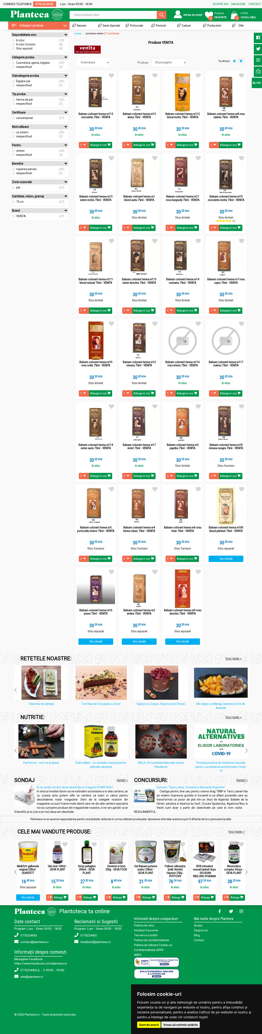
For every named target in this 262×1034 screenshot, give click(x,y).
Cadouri (186, 25)
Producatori (214, 25)
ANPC (138, 955)
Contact (199, 940)
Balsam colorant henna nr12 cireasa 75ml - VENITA (139, 363)
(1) (233, 221)
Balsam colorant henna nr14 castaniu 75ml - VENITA (182, 281)
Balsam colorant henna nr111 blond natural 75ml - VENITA (96, 281)
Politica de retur (144, 925)
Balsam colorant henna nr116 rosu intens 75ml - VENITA (182, 363)
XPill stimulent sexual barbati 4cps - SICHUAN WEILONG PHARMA (204, 871)
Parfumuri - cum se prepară (41, 762)
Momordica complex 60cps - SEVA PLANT (234, 870)
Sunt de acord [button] (149, 1024)
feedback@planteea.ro (95, 942)
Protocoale (136, 25)
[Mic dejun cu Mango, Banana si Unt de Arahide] (222, 683)
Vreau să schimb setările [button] (180, 1024)
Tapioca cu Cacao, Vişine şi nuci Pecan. (161, 703)
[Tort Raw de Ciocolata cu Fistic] (102, 683)
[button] (15, 688)
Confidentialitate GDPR (149, 950)
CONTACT (255, 4)
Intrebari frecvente (146, 930)
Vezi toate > (236, 832)
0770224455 (28, 935)
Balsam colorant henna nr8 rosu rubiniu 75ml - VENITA (226, 115)
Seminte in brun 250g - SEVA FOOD (116, 868)
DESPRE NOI (220, 4)
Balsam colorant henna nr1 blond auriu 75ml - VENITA (139, 198)
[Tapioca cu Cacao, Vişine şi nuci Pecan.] (162, 683)
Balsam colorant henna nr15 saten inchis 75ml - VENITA (95, 198)
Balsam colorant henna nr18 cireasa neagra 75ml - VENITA (226, 446)
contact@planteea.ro (34, 942)
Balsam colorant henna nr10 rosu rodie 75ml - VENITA (95, 363)
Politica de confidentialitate (151, 940)
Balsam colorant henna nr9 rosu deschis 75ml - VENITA (182, 612)
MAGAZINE (238, 4)
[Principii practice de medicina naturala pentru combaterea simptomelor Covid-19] (222, 742)
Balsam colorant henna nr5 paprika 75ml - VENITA (182, 446)
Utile (241, 25)
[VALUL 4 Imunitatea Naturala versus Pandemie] (162, 742)
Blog (197, 935)
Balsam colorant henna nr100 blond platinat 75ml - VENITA (226, 529)
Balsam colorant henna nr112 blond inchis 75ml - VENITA (182, 115)
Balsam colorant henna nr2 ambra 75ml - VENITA (139, 612)
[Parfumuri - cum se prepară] (42, 742)
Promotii (161, 25)
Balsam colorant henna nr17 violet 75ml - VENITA (139, 446)
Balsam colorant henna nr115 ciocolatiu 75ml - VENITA (96, 115)
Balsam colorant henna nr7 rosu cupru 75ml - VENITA (226, 281)
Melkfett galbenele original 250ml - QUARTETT (28, 870)
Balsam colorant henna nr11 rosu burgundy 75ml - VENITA (183, 198)
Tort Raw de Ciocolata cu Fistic (101, 703)
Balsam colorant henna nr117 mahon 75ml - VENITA (226, 363)
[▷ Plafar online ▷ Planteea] (33, 14)
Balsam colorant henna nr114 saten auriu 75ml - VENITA (96, 446)
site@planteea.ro (31, 977)
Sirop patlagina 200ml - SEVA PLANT (87, 870)
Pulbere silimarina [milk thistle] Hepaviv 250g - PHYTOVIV (175, 871)
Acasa (198, 925)
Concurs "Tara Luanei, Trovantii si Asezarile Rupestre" (191, 787)
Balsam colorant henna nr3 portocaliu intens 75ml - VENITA (95, 529)
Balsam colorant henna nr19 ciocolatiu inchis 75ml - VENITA (226, 198)
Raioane (81, 25)
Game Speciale (111, 25)
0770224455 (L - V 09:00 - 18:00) (42, 970)
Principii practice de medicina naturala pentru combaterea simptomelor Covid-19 (220, 767)
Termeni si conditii (145, 935)
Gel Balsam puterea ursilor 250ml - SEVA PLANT (145, 870)
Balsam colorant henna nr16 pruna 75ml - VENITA (95, 612)
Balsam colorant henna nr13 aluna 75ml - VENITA (139, 115)
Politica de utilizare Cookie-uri (153, 945)
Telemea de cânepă (41, 703)
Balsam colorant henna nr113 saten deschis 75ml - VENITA (139, 281)
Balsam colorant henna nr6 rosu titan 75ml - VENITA (182, 529)
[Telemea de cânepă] (42, 683)
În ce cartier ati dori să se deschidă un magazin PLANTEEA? (75, 787)
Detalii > (122, 780)
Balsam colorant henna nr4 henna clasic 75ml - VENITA (139, 529)
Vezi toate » (233, 658)
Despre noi (201, 930)
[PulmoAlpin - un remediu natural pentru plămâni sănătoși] (102, 742)
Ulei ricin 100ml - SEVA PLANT (57, 868)
